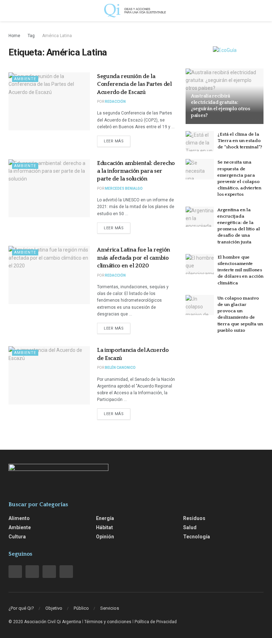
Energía (105, 518)
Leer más (114, 141)
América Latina (57, 35)
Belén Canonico (120, 368)
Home (14, 35)
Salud (190, 527)
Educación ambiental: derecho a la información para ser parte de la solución (136, 171)
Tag (31, 35)
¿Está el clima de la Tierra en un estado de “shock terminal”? (239, 140)
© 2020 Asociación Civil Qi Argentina (44, 621)
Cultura (17, 536)
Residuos (194, 518)
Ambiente (25, 79)
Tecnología (196, 536)
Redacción (115, 102)
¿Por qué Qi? (21, 608)
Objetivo (53, 608)
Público (81, 608)
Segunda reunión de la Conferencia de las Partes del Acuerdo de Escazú (134, 84)
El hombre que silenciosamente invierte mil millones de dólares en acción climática (240, 270)
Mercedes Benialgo (124, 188)
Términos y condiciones (107, 621)
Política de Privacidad (156, 621)
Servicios (109, 608)
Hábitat (104, 527)
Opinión (105, 536)
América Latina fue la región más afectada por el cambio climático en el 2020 (133, 258)
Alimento (19, 518)
